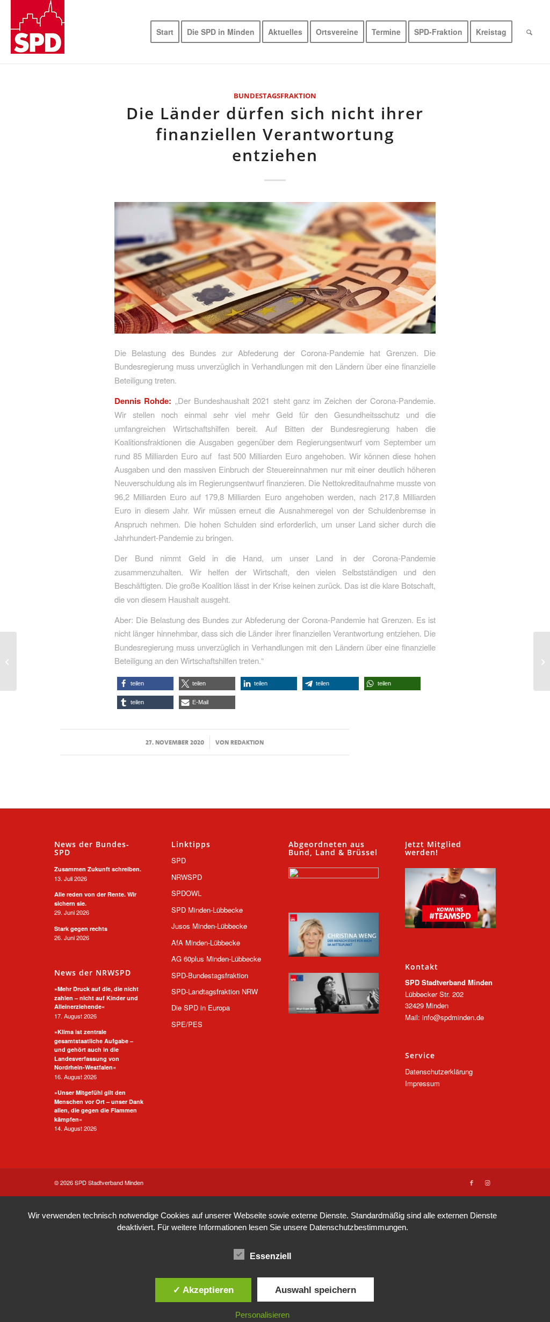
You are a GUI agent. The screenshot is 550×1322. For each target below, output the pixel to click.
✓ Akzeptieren (203, 1290)
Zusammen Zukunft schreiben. (97, 869)
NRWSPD (186, 877)
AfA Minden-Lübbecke (205, 942)
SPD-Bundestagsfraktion (209, 975)
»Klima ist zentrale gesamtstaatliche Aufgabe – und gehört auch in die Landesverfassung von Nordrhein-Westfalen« (93, 1049)
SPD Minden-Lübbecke (207, 910)
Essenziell (270, 1256)
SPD (178, 860)
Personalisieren (262, 1314)
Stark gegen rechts (80, 928)
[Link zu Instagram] (488, 1182)
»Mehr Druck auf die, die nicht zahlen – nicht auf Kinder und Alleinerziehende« (96, 997)
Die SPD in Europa (200, 1007)
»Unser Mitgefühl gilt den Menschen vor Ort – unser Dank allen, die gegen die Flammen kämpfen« (98, 1105)
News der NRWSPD (92, 973)
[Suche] (529, 31)
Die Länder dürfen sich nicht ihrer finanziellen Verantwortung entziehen (275, 134)
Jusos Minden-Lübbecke (209, 926)
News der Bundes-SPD (91, 848)
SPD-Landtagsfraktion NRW (214, 991)
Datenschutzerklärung (439, 1071)
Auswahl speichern (315, 1290)
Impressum (422, 1083)
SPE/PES (186, 1024)
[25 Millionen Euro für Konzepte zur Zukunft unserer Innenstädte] (8, 661)
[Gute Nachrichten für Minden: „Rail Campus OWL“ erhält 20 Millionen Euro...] (541, 661)
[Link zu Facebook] (472, 1182)
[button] (145, 683)
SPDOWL (186, 893)
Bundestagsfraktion (275, 95)
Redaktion (247, 742)
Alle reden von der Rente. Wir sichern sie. (95, 898)
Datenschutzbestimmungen (357, 1227)
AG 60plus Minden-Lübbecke (216, 958)
